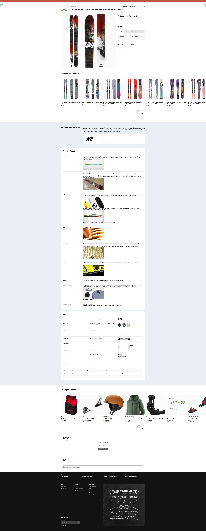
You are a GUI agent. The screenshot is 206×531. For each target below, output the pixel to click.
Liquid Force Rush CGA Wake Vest (68, 418)
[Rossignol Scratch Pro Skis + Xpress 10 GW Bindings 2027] (177, 89)
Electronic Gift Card (171, 418)
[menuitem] (69, 9)
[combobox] (82, 7)
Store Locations (92, 486)
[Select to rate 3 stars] (103, 445)
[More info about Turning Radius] (93, 343)
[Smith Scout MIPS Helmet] (113, 405)
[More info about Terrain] (100, 319)
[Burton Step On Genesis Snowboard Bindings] (156, 405)
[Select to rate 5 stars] (108, 445)
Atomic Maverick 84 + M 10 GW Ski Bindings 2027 (70, 103)
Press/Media (77, 490)
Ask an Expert (125, 6)
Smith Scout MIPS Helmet (109, 418)
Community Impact (79, 488)
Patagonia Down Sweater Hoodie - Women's (135, 418)
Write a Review (103, 448)
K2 (118, 14)
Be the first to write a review (122, 19)
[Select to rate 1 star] (97, 445)
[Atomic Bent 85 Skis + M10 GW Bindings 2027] (92, 89)
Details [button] (132, 44)
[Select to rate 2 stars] (100, 445)
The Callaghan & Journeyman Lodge (95, 495)
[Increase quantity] (121, 31)
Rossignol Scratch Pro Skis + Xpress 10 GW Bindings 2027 (176, 103)
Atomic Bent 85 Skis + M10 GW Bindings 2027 (92, 102)
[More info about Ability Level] (98, 334)
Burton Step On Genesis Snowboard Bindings (156, 418)
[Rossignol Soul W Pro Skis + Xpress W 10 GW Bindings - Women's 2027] (113, 89)
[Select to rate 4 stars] (105, 445)
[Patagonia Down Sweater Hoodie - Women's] (135, 405)
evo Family (92, 484)
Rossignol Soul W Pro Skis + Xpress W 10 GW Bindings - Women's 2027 (113, 103)
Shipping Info (63, 488)
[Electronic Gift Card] (177, 405)
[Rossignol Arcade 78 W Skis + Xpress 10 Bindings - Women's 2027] (156, 89)
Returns (62, 490)
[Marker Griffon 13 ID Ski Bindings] (92, 405)
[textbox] (103, 464)
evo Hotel (91, 488)
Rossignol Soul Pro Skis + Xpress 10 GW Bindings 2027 (133, 103)
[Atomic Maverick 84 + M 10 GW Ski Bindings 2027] (71, 89)
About (77, 484)
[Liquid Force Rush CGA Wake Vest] (71, 405)
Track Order (63, 486)
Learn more (78, 467)
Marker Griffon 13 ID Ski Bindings (89, 418)
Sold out (134, 31)
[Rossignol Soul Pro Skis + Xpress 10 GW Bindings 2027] (135, 89)
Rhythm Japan (92, 492)
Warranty (63, 492)
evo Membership (78, 492)
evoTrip (90, 490)
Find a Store (132, 6)
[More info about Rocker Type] (101, 338)
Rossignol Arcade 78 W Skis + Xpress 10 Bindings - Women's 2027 (154, 103)
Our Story (77, 486)
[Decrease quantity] (118, 31)
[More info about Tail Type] (97, 354)
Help (62, 484)
